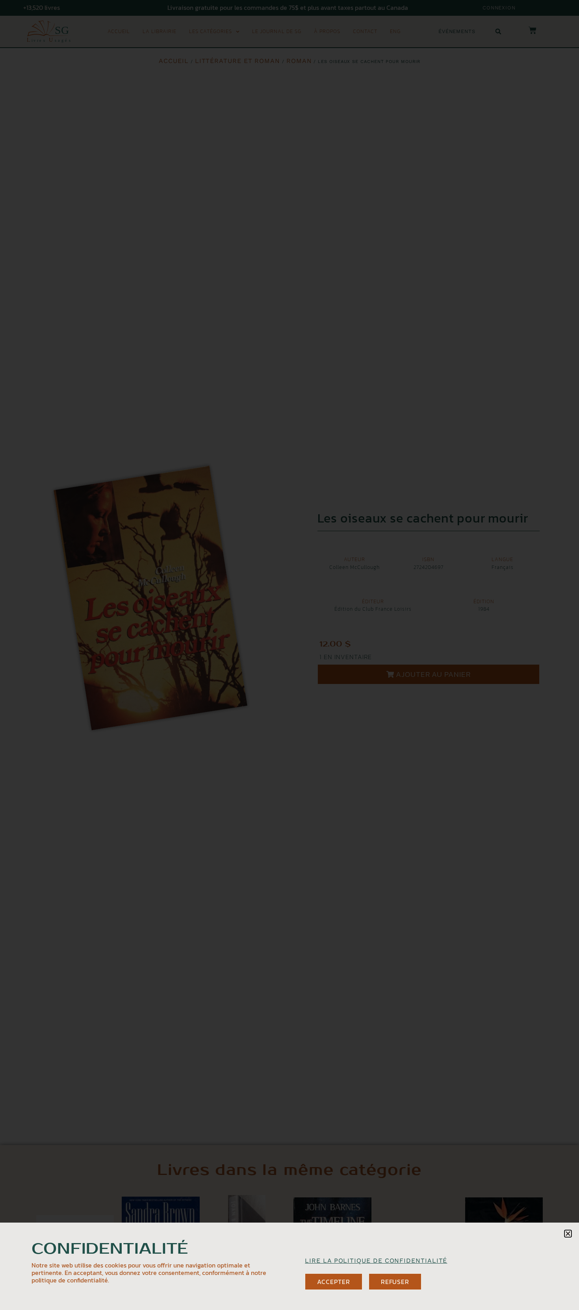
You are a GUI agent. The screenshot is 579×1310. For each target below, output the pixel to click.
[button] (568, 1233)
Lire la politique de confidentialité (376, 1260)
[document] (289, 655)
